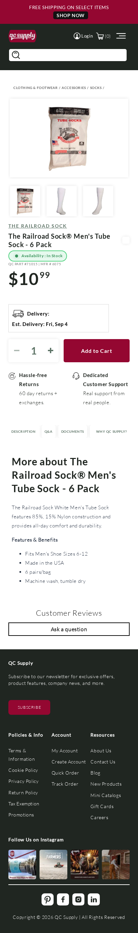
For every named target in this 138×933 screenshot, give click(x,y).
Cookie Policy (23, 770)
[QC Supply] (22, 36)
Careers (99, 817)
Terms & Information (21, 755)
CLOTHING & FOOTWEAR (35, 88)
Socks (96, 88)
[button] (83, 36)
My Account (65, 750)
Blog (95, 773)
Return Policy (23, 792)
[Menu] (120, 36)
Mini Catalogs (105, 795)
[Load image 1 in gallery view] (25, 201)
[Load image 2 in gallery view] (62, 201)
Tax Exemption (24, 803)
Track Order (65, 784)
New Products (106, 784)
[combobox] (68, 55)
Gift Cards (102, 806)
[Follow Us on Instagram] (22, 864)
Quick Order (65, 773)
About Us (100, 750)
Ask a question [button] (69, 629)
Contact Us (102, 761)
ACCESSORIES (74, 88)
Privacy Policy (23, 781)
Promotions (21, 815)
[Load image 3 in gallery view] (98, 201)
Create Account (69, 761)
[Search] (15, 55)
